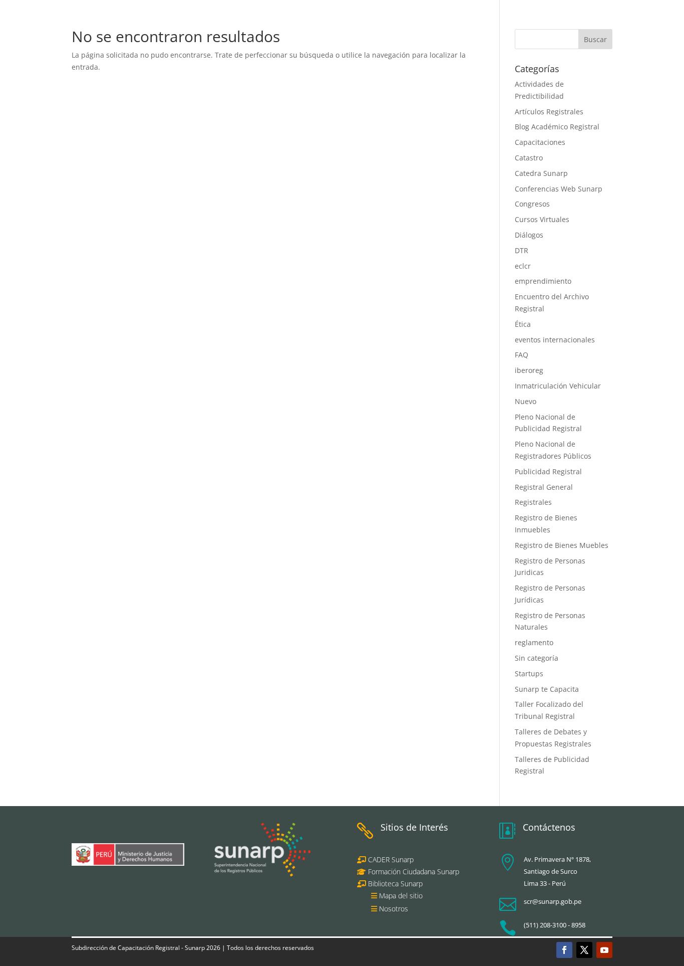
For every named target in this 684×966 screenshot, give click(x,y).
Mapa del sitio (401, 895)
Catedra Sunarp (541, 173)
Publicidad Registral (548, 471)
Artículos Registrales (549, 111)
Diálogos (529, 235)
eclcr (523, 266)
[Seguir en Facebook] (564, 950)
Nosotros (393, 908)
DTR (521, 250)
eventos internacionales (555, 339)
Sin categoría (536, 658)
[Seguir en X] (584, 950)
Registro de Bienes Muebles (561, 545)
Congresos (532, 204)
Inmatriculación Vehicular (558, 386)
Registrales (533, 502)
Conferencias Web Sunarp (558, 189)
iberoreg (529, 370)
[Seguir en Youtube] (604, 950)
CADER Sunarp (391, 859)
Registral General (544, 487)
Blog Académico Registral (557, 126)
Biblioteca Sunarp (395, 883)
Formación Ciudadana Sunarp (412, 871)
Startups (529, 673)
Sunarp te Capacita (547, 689)
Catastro (529, 157)
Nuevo (525, 401)
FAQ (521, 354)
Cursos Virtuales (542, 219)
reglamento (534, 642)
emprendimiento (543, 281)
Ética (523, 324)
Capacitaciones (540, 142)
